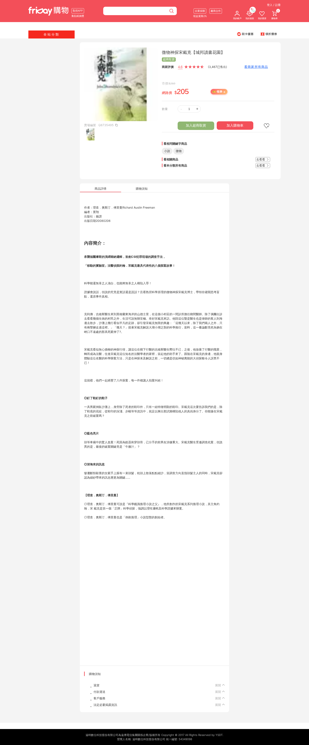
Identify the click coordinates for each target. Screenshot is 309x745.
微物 (179, 151)
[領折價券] (269, 34)
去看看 (261, 159)
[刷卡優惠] (245, 34)
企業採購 (200, 10)
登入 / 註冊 (274, 5)
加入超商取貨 (196, 125)
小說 (167, 151)
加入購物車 (235, 125)
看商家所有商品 (256, 67)
